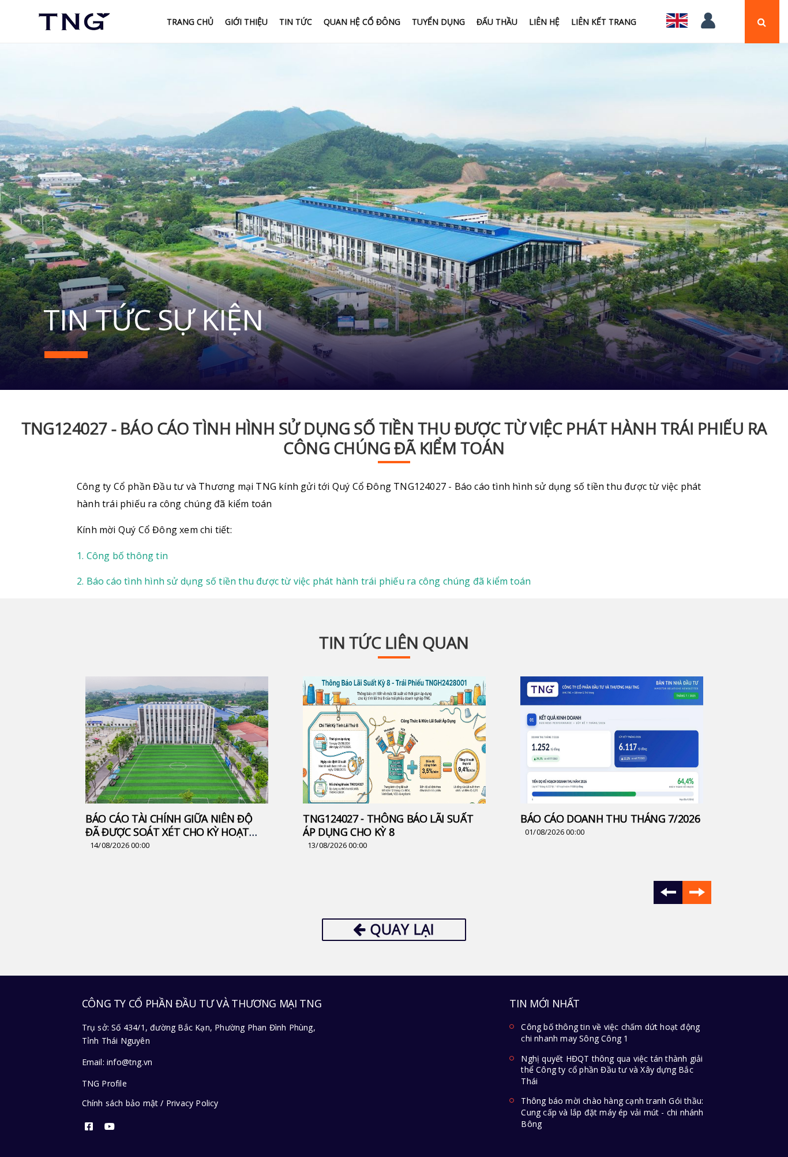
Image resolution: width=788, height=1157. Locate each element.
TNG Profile (104, 1083)
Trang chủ (190, 21)
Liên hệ (544, 21)
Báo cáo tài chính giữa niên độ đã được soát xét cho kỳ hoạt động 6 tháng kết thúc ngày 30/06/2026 (168, 838)
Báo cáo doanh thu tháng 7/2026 (610, 818)
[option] (177, 764)
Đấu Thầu (496, 21)
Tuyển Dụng (438, 21)
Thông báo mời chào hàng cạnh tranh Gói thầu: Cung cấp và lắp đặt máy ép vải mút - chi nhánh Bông (612, 1112)
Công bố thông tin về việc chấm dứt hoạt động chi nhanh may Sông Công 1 (610, 1032)
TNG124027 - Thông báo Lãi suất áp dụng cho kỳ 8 (388, 825)
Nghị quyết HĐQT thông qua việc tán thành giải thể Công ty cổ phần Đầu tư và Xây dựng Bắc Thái (612, 1070)
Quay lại (400, 929)
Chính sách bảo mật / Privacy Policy (150, 1103)
